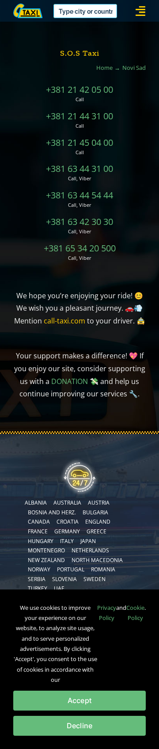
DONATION (69, 381)
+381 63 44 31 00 (79, 169)
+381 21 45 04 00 (79, 142)
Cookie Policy (135, 613)
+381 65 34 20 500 (80, 248)
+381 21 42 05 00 (79, 89)
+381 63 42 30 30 (79, 222)
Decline (80, 725)
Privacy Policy (106, 613)
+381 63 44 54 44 (79, 195)
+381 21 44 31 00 (79, 116)
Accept (79, 700)
